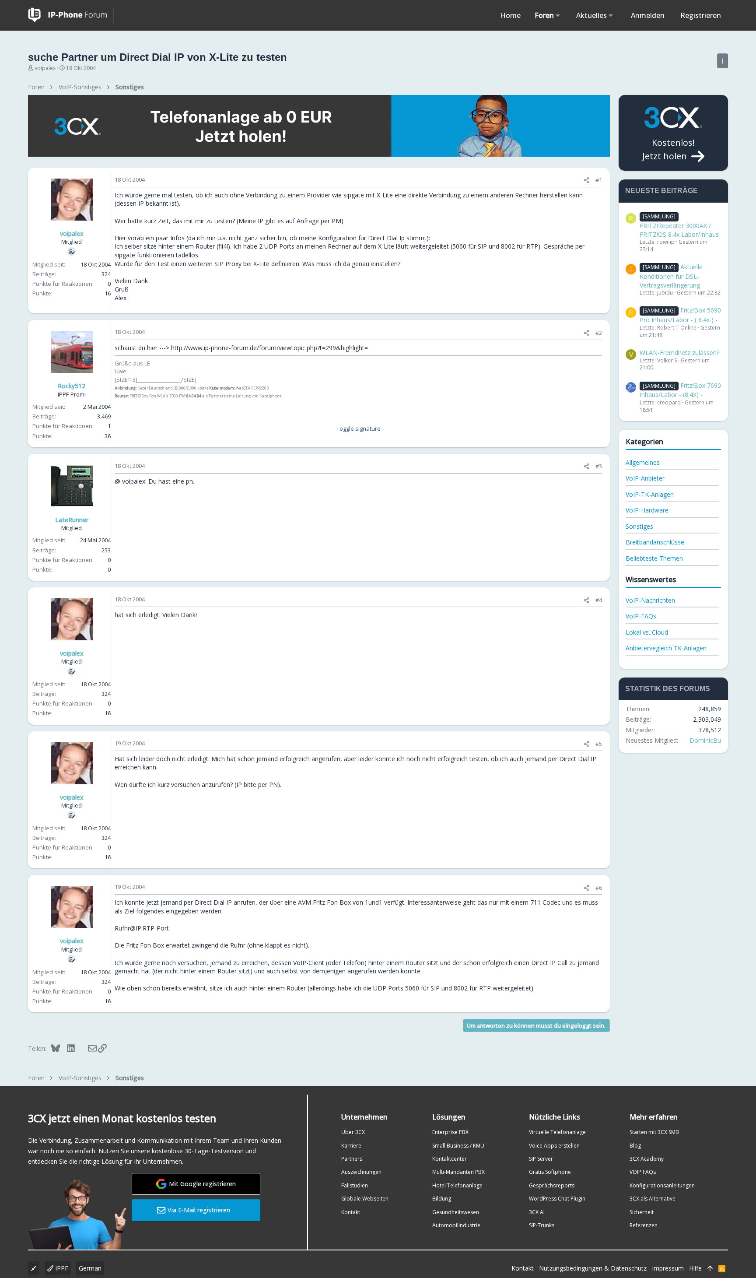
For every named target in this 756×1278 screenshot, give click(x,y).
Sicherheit (642, 1212)
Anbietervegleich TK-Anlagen (666, 648)
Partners (351, 1158)
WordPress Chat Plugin (557, 1198)
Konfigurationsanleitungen (662, 1185)
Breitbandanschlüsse (655, 542)
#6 (598, 888)
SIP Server (541, 1158)
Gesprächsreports (551, 1185)
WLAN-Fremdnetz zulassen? (679, 352)
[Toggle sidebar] (722, 60)
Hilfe (695, 1268)
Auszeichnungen (361, 1172)
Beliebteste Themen (654, 558)
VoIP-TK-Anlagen (650, 494)
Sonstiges (639, 526)
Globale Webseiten (364, 1198)
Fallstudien (354, 1185)
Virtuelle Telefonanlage (557, 1132)
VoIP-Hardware (647, 510)
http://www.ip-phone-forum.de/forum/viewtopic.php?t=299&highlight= (269, 348)
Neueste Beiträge (661, 190)
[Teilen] (586, 180)
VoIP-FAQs (641, 616)
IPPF (60, 1268)
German (90, 1268)
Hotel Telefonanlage (457, 1185)
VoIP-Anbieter (645, 478)
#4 (598, 600)
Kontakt (350, 1212)
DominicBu (705, 740)
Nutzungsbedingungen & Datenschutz (593, 1268)
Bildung (441, 1198)
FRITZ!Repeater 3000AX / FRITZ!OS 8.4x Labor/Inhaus (679, 225)
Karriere (351, 1145)
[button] (558, 15)
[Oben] (710, 1268)
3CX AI (537, 1212)
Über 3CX (353, 1132)
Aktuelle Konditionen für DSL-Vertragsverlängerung (671, 276)
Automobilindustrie (456, 1225)
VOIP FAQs (643, 1172)
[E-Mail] (86, 1048)
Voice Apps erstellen (554, 1145)
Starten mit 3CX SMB (654, 1132)
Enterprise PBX (450, 1132)
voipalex (45, 68)
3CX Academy (647, 1158)
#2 (598, 333)
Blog (635, 1145)
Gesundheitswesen (455, 1212)
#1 (598, 180)
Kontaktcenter (449, 1158)
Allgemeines (643, 462)
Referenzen (644, 1225)
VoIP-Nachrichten (650, 600)
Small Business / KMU (458, 1145)
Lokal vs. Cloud (647, 632)
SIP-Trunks (541, 1225)
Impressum (668, 1268)
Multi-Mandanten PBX (458, 1172)
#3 (598, 466)
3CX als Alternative (653, 1198)
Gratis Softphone (550, 1172)
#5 (598, 744)
